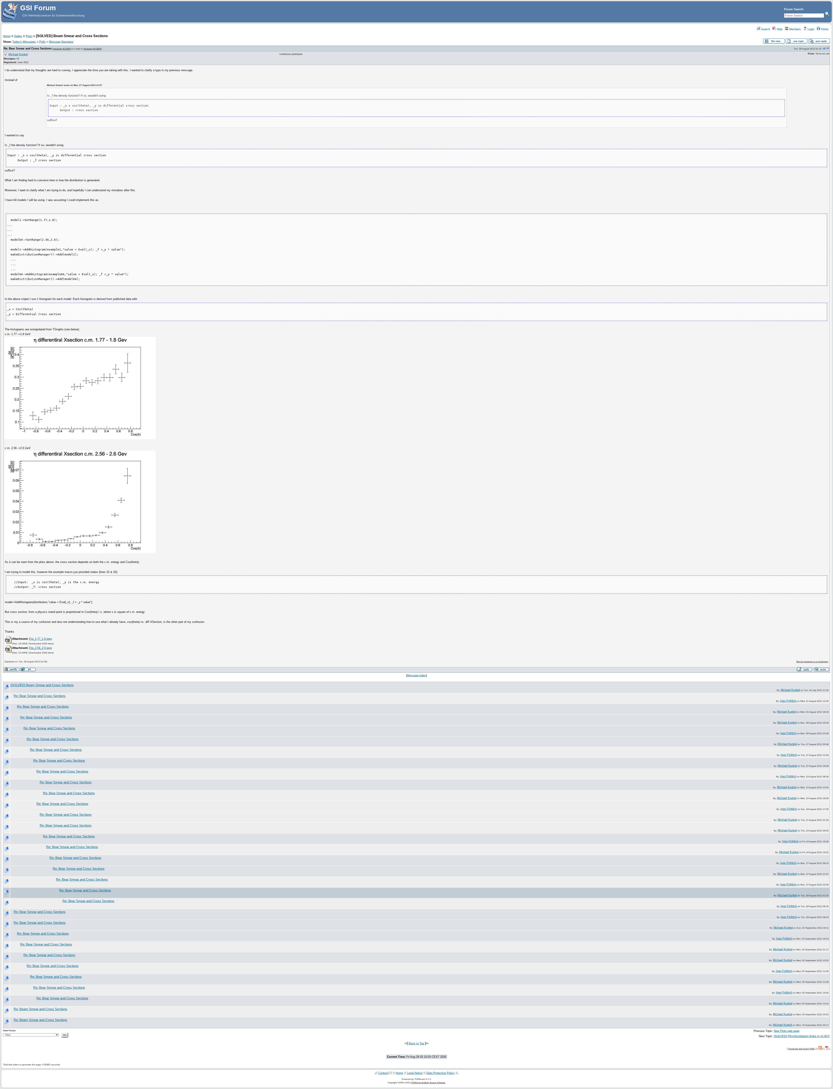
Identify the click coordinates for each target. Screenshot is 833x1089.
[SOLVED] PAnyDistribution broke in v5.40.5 (802, 1036)
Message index (416, 675)
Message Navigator (61, 41)
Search (765, 29)
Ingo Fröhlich (788, 700)
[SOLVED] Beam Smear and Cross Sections (42, 685)
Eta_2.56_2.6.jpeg (40, 648)
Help (779, 29)
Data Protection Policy (440, 1073)
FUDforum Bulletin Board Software (428, 1082)
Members (794, 29)
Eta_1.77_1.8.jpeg (40, 638)
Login (810, 29)
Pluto (29, 36)
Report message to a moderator (812, 661)
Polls (42, 41)
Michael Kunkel (18, 54)
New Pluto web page (786, 1031)
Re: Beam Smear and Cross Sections (40, 1009)
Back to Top (416, 1043)
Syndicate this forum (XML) (801, 1049)
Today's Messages (24, 41)
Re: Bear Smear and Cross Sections (28, 48)
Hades (18, 36)
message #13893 (92, 49)
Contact (383, 1073)
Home (824, 29)
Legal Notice (415, 1073)
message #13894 (62, 49)
